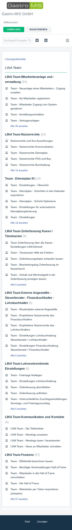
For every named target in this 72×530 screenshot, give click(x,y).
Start (27, 521)
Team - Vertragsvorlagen (25, 120)
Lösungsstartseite (15, 59)
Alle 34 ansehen (19, 126)
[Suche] (30, 40)
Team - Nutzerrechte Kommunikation (32, 146)
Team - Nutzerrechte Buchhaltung (30, 164)
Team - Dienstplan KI (22, 178)
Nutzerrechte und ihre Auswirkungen (32, 140)
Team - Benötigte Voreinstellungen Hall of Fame (38, 467)
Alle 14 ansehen (19, 170)
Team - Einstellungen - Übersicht (30, 185)
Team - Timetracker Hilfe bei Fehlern (32, 252)
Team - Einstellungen (23, 217)
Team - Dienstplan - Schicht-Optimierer (33, 201)
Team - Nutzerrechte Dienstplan (29, 152)
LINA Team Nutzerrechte (25, 134)
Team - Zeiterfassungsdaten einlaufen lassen (37, 258)
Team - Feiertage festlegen (26, 375)
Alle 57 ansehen (19, 499)
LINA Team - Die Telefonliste (27, 428)
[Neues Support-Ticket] (37, 40)
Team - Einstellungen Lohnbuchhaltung (33, 381)
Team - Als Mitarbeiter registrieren (30, 98)
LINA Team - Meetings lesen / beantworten (35, 440)
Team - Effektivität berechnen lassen (32, 461)
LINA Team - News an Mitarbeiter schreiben (36, 446)
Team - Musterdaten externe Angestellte (34, 309)
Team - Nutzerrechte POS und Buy (31, 158)
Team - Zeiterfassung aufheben (29, 393)
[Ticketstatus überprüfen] (46, 40)
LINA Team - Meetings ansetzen (29, 434)
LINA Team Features (22, 454)
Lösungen (42, 521)
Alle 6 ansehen (18, 284)
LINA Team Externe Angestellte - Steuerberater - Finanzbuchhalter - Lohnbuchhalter (29, 297)
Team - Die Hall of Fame (25, 483)
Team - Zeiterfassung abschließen (30, 387)
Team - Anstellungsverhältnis (27, 114)
